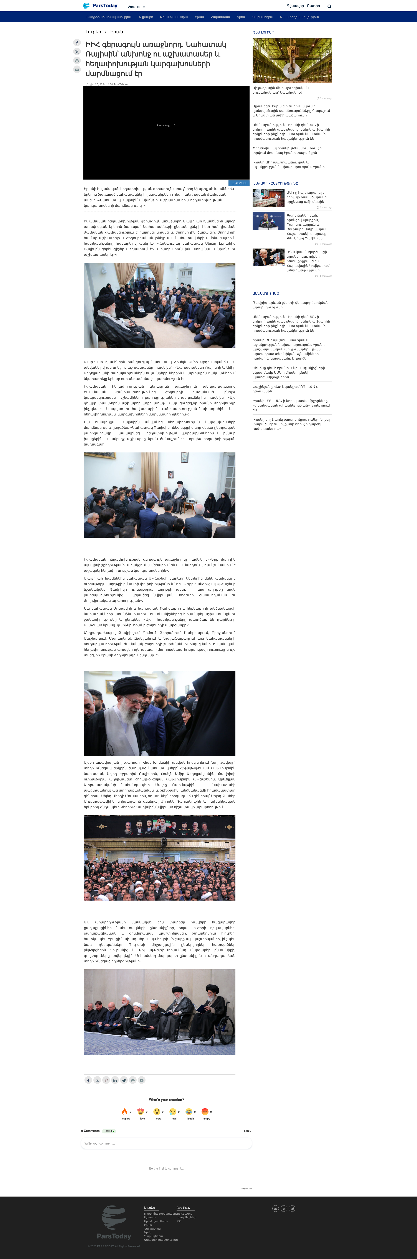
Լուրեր (93, 31)
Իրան (199, 17)
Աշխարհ (146, 17)
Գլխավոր (295, 5)
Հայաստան (220, 17)
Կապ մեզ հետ (186, 1217)
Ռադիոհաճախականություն (109, 17)
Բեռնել (241, 183)
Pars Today (102, 5)
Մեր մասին (184, 1213)
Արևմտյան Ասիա (174, 17)
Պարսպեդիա (262, 17)
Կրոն (241, 17)
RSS (179, 1221)
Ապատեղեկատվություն (299, 17)
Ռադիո (313, 5)
